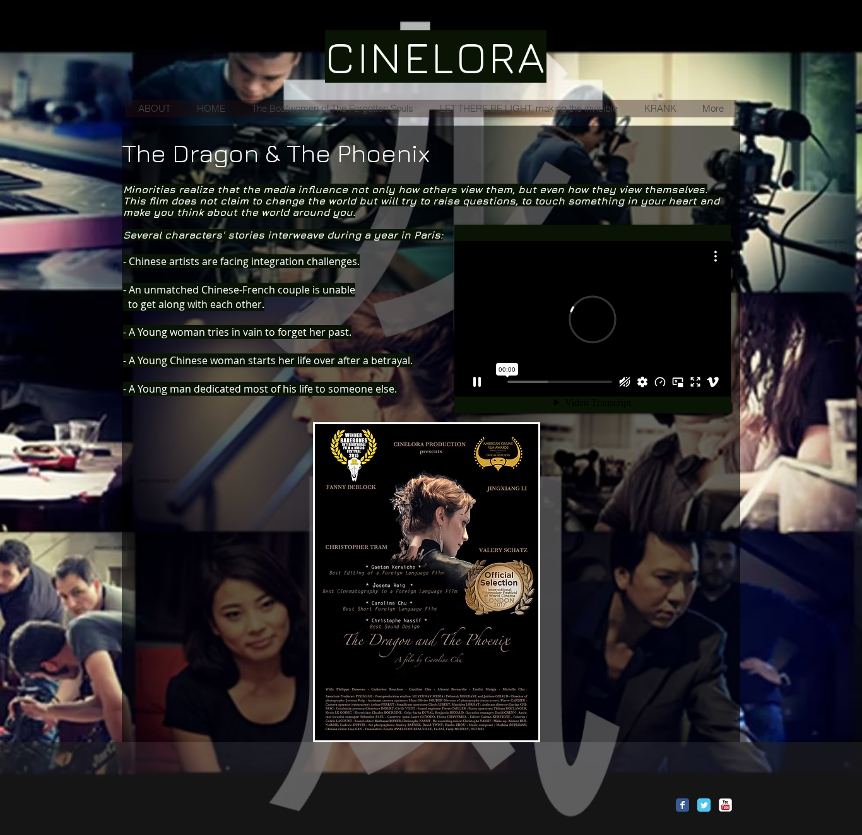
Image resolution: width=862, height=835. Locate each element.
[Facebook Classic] (682, 805)
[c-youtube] (725, 805)
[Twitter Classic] (704, 805)
